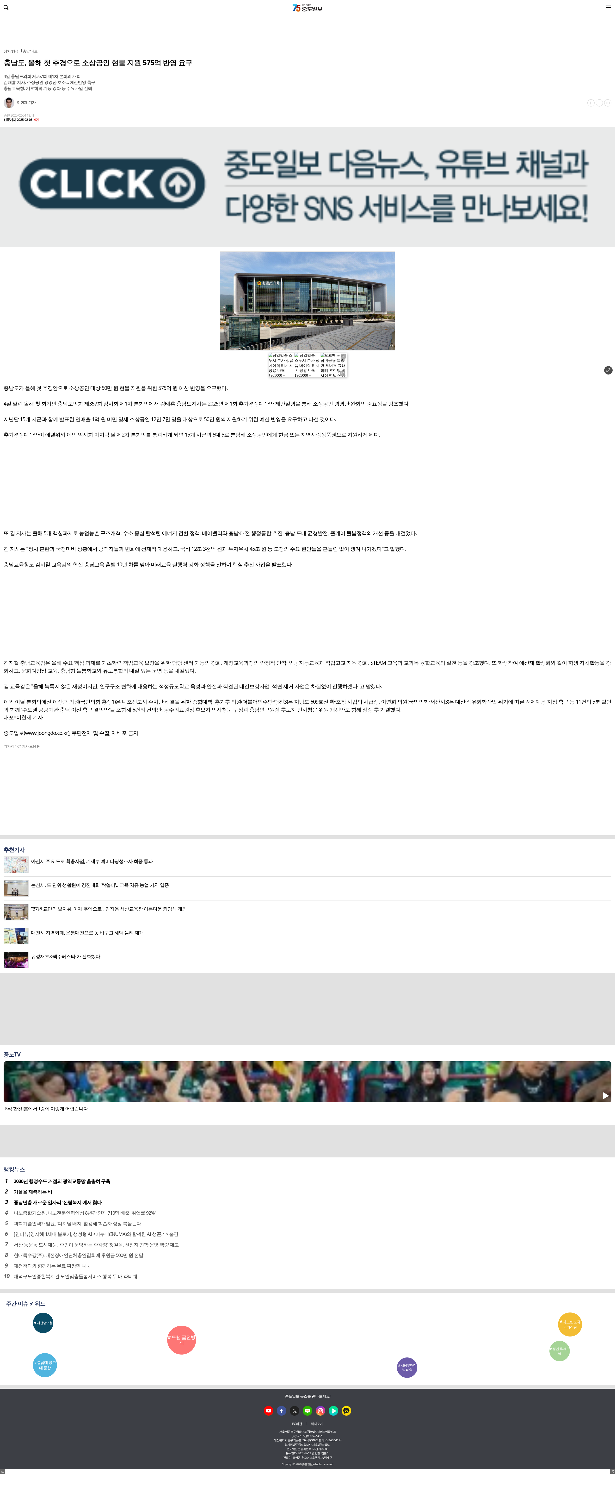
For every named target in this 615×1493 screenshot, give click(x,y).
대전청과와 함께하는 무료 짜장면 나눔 (52, 1265)
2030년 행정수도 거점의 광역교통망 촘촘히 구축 (62, 1181)
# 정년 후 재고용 (560, 1350)
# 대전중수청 (43, 1322)
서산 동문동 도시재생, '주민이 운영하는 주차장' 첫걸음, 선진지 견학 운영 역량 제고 (96, 1244)
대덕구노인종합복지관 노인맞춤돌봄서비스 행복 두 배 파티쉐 (75, 1276)
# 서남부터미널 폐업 (407, 1367)
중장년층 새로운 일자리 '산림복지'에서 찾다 (58, 1202)
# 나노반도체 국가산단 (570, 1324)
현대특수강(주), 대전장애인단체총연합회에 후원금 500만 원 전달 (78, 1255)
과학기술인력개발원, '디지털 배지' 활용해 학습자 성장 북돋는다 (77, 1223)
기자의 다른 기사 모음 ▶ (22, 746)
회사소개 (317, 1423)
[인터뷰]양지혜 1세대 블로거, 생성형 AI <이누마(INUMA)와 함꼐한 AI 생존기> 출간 (96, 1234)
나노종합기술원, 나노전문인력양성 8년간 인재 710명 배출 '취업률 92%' (85, 1213)
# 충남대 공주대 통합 (45, 1365)
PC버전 (297, 1423)
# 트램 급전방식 (181, 1340)
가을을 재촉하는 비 (33, 1191)
